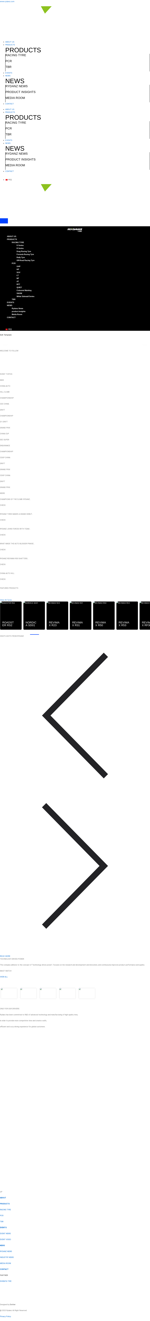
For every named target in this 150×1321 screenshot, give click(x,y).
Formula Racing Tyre (25, 254)
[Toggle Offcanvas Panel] (4, 220)
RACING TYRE (18, 242)
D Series (20, 245)
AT (18, 281)
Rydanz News (17, 308)
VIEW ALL (4, 977)
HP (18, 269)
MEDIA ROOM (5, 1263)
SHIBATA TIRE (5, 1281)
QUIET (19, 287)
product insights (18, 311)
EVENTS (8, 140)
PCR (14, 263)
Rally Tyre (21, 257)
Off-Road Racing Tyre (25, 260)
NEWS (14, 80)
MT (18, 278)
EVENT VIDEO (5, 1239)
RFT (18, 284)
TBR (13, 299)
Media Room (17, 314)
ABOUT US (9, 109)
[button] (77, 239)
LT (18, 275)
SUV (18, 272)
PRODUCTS (23, 50)
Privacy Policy (5, 1316)
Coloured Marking (24, 290)
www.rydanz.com (7, 1)
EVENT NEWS (5, 1234)
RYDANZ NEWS (6, 1251)
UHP (18, 266)
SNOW (19, 293)
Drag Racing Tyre (24, 251)
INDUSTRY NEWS (7, 1257)
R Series (20, 248)
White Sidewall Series (25, 296)
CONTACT (9, 171)
